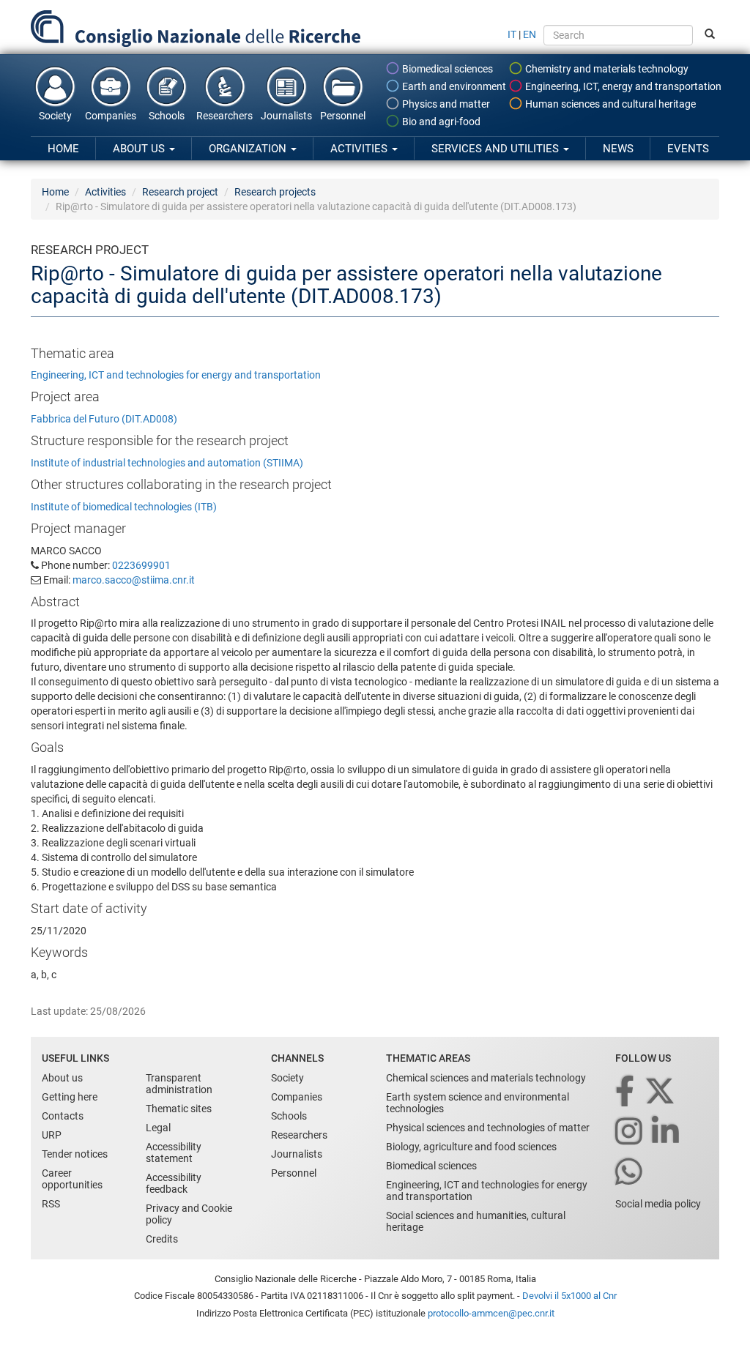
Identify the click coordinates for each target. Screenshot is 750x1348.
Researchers (224, 116)
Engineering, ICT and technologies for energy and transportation (176, 375)
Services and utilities (496, 148)
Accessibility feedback (173, 1183)
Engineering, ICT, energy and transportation (622, 86)
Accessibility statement (173, 1152)
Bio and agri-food (440, 121)
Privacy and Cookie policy (189, 1214)
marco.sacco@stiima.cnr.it (134, 580)
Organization (249, 148)
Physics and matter (445, 104)
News (618, 148)
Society (55, 116)
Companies (110, 116)
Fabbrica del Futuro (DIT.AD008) (104, 419)
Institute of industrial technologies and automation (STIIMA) (167, 463)
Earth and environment (453, 86)
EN (529, 34)
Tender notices (75, 1154)
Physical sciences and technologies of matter (488, 1127)
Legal (158, 1127)
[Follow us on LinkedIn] (666, 1132)
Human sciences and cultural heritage (609, 104)
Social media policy (658, 1204)
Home (63, 148)
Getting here (69, 1097)
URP (52, 1135)
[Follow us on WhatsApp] (630, 1172)
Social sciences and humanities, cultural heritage (475, 1221)
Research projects (275, 192)
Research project (180, 192)
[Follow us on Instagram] (630, 1132)
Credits (162, 1239)
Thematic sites (179, 1108)
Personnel (342, 116)
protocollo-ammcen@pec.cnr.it (491, 1313)
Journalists (286, 116)
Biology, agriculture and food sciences (471, 1146)
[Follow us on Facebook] (625, 1092)
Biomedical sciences (446, 69)
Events (688, 148)
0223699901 (141, 565)
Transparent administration (179, 1083)
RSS (51, 1204)
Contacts (62, 1116)
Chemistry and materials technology (605, 69)
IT (512, 34)
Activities (360, 148)
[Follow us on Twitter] (661, 1092)
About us (140, 148)
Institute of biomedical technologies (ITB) (124, 507)
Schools (167, 116)
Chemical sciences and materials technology (486, 1078)
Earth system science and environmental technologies (477, 1102)
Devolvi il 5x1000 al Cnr (569, 1295)
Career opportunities (72, 1179)
